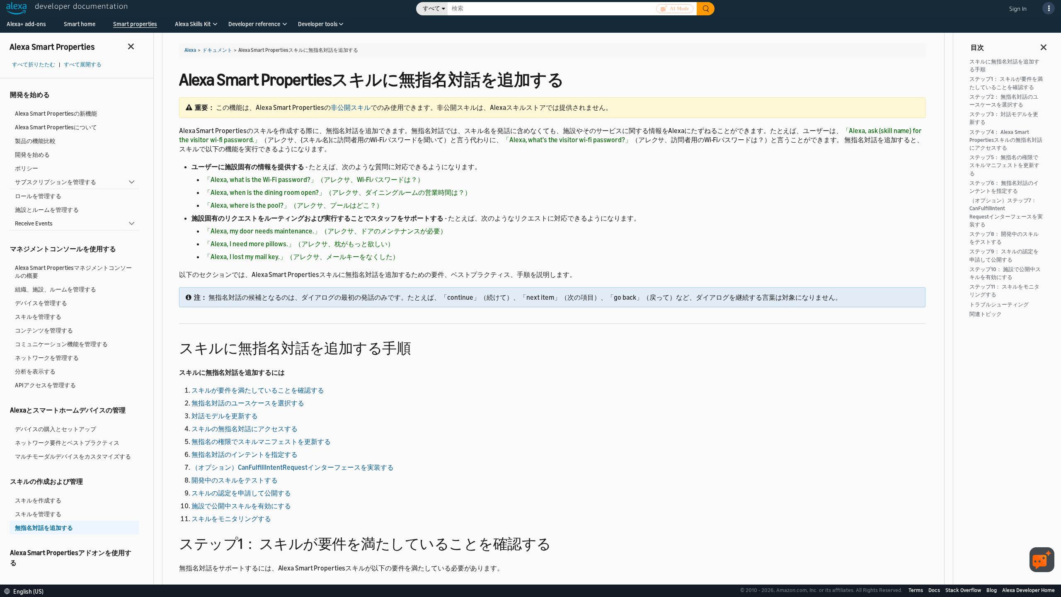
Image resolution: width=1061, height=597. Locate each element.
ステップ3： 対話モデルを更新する (1003, 118)
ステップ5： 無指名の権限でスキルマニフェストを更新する (1004, 165)
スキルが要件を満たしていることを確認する (257, 390)
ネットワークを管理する (47, 357)
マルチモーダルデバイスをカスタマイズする (73, 456)
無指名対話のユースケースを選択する (247, 403)
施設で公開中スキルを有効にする (241, 506)
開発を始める (32, 154)
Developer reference (254, 23)
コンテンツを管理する (44, 330)
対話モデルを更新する (224, 416)
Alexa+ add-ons (26, 23)
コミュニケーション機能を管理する (61, 343)
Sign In (1018, 8)
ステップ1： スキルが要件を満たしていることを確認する (1006, 83)
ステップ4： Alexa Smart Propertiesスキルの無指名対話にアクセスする (1005, 140)
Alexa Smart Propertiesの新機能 (56, 113)
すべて (431, 8)
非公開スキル (351, 107)
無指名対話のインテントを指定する (244, 454)
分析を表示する (35, 371)
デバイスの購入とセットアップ (55, 428)
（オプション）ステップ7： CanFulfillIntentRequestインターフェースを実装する (1006, 212)
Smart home (79, 23)
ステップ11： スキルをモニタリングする (1004, 291)
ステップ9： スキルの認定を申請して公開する (1004, 255)
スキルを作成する (38, 500)
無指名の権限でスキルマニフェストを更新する (261, 441)
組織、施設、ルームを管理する (55, 289)
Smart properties (135, 23)
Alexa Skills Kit (193, 23)
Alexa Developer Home (1028, 590)
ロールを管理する (38, 195)
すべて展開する (83, 64)
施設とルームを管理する (47, 209)
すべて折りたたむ (33, 64)
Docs (934, 590)
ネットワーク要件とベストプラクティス (67, 442)
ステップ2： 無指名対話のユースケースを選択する (1003, 101)
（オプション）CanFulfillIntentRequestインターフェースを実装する (292, 467)
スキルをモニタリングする (231, 518)
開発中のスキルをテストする (234, 480)
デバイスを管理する (41, 302)
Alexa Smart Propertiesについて (56, 127)
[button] (193, 26)
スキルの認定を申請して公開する (241, 493)
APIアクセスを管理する (45, 384)
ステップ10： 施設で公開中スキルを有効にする (1005, 273)
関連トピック (985, 314)
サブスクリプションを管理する (55, 181)
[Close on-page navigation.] (1044, 44)
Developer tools (318, 23)
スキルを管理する (38, 316)
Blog (992, 590)
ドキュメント (217, 50)
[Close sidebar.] (131, 46)
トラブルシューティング (999, 304)
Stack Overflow (963, 590)
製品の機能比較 (35, 140)
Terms (916, 590)
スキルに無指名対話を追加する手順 (1004, 65)
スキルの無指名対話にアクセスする (244, 429)
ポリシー (26, 168)
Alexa (190, 50)
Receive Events (34, 223)
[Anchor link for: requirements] (558, 542)
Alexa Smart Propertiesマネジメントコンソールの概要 (73, 271)
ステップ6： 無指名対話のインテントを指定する (1004, 187)
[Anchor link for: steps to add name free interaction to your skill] (418, 347)
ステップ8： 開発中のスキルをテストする (1004, 238)
